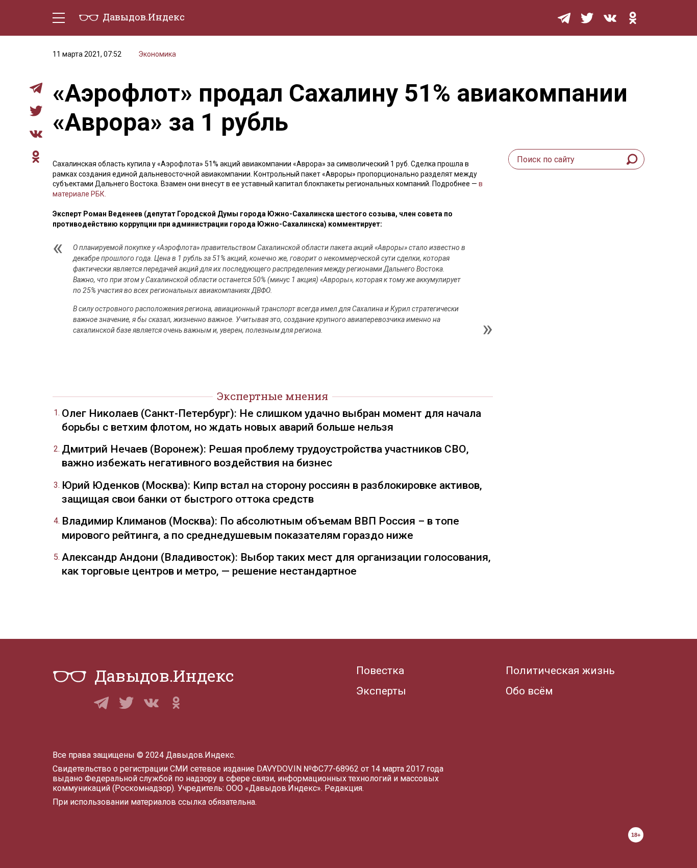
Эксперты (381, 691)
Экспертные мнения (272, 396)
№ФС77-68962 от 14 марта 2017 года (373, 769)
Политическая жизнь (560, 670)
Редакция (343, 788)
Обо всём (529, 691)
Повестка (380, 670)
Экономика (157, 54)
